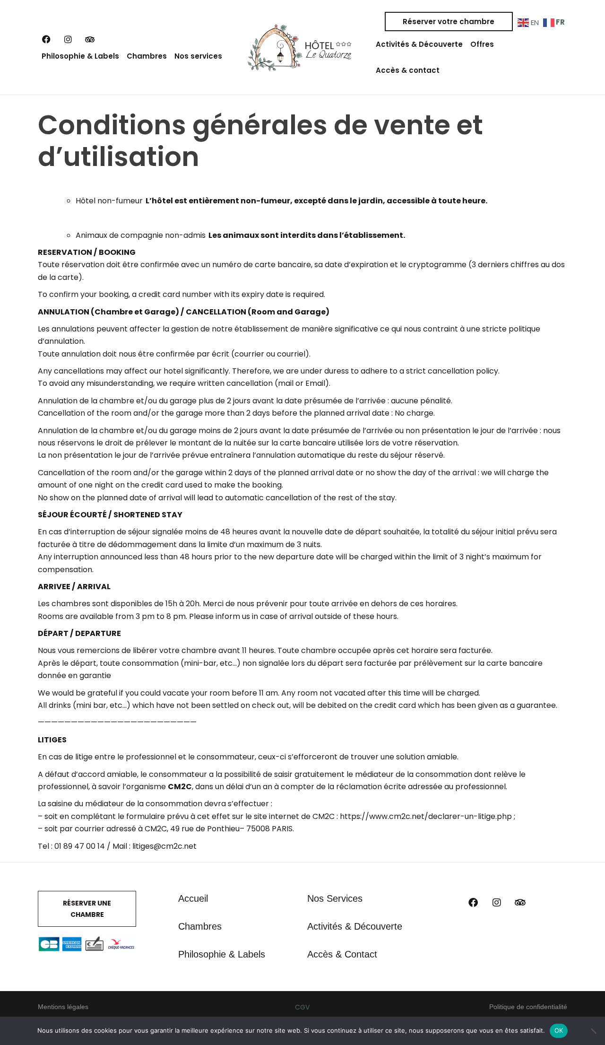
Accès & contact (408, 70)
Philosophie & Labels (80, 56)
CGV (302, 1007)
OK (558, 1030)
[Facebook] (46, 39)
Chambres (147, 56)
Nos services (198, 56)
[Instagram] (68, 39)
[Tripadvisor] (89, 39)
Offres (482, 44)
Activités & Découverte (419, 44)
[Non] (593, 1031)
